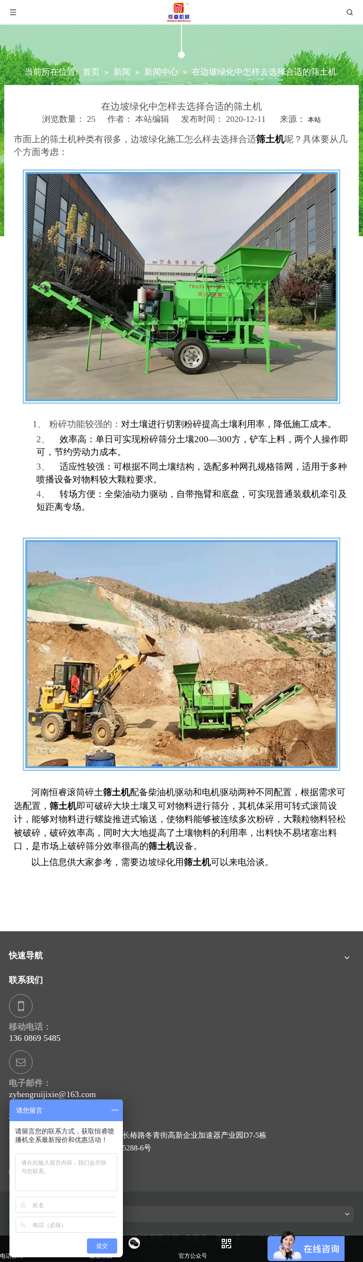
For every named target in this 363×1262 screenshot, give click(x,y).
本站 (314, 119)
